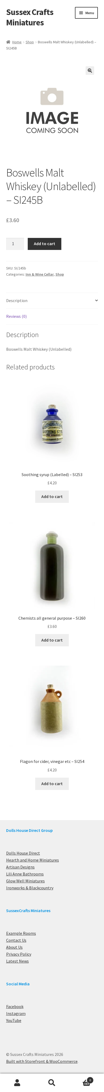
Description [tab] (16, 300)
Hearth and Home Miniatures (32, 860)
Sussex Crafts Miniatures (29, 17)
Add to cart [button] (52, 496)
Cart (80, 1078)
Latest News (17, 961)
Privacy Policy (18, 954)
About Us (14, 947)
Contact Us (16, 940)
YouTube (13, 1020)
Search (52, 1083)
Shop (30, 42)
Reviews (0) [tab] (16, 316)
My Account (17, 1083)
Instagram (16, 1013)
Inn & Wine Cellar (40, 274)
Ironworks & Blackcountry (29, 887)
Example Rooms (21, 933)
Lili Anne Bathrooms (25, 874)
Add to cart (44, 243)
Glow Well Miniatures (25, 880)
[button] (90, 70)
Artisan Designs (20, 867)
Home (17, 42)
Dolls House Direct (23, 853)
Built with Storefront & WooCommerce (42, 1061)
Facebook (14, 1006)
